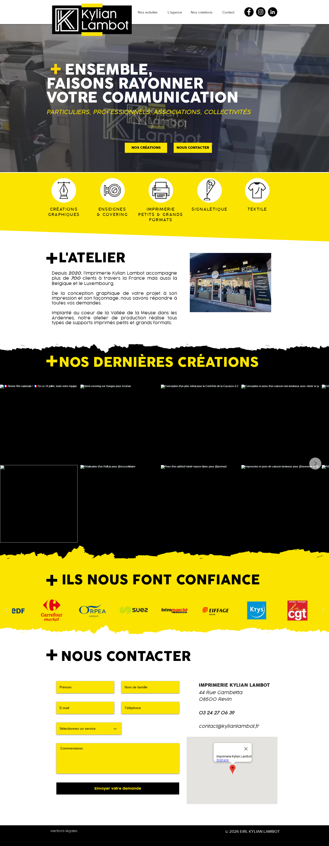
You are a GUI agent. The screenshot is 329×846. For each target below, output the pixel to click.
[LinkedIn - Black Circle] (272, 12)
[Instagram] (260, 12)
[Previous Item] (6, 610)
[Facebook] (249, 12)
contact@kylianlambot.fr (229, 726)
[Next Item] (315, 464)
